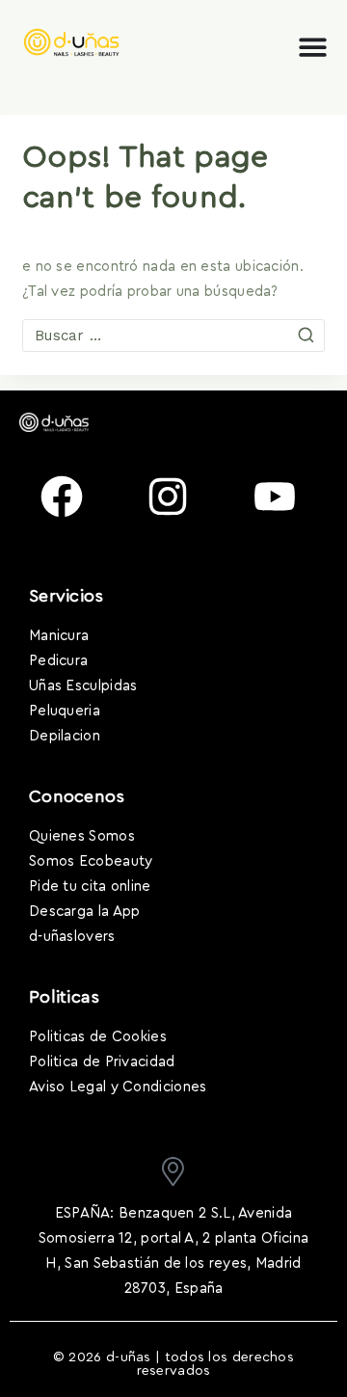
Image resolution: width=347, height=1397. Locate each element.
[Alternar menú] (313, 47)
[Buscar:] (173, 336)
